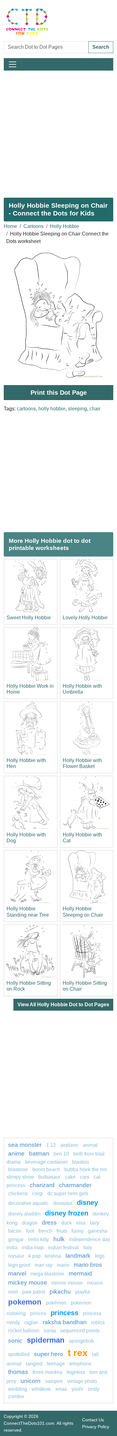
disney (87, 1202)
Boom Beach (46, 1169)
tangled (34, 1363)
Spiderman (46, 1340)
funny (77, 1231)
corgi (37, 1193)
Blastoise (18, 1169)
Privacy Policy (95, 1426)
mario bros (88, 1264)
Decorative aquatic (28, 1203)
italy (87, 1247)
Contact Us (93, 1419)
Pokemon (24, 1302)
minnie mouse (67, 1282)
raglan (31, 1322)
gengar (16, 1239)
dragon (29, 1223)
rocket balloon (23, 1330)
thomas (18, 1372)
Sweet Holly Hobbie (29, 617)
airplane (69, 1145)
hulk (59, 1239)
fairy (94, 1223)
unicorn (31, 1381)
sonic (15, 1340)
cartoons (26, 408)
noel (13, 1292)
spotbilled (19, 1354)
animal (90, 1145)
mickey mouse (27, 1282)
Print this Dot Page (59, 392)
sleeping (77, 408)
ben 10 (61, 1153)
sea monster (25, 1144)
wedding (17, 1389)
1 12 (51, 1145)
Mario (63, 1265)
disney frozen (66, 1213)
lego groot (19, 1265)
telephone (80, 1363)
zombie (16, 1396)
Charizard (42, 1185)
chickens (18, 1193)
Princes (38, 1313)
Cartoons (33, 226)
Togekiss (76, 1372)
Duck (66, 1223)
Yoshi (77, 1389)
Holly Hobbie (64, 226)
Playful (82, 1292)
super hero (49, 1354)
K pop (34, 1256)
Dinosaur (62, 1203)
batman (39, 1153)
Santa (50, 1330)
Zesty (93, 1389)
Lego (100, 1256)
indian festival (63, 1247)
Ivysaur (16, 1256)
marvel (17, 1273)
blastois (80, 1162)
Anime (16, 1153)
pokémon (56, 1302)
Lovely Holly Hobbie (85, 617)
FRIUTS (61, 1231)
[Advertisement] (58, 131)
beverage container (46, 1162)
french (45, 1231)
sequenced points (80, 1330)
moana (94, 1282)
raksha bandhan (65, 1322)
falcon (15, 1231)
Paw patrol (33, 1292)
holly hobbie (52, 408)
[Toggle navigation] (12, 64)
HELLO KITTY (38, 1239)
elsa (80, 1223)
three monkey (47, 1372)
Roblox (98, 1322)
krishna (53, 1256)
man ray (43, 1265)
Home (10, 226)
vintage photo (82, 1381)
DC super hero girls (67, 1193)
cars (84, 1177)
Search (100, 47)
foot (30, 1231)
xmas (61, 1389)
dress (49, 1222)
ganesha (97, 1231)
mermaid (80, 1273)
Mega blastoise (47, 1273)
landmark (78, 1255)
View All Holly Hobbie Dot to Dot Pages (63, 1004)
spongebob (81, 1341)
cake (70, 1177)
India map (33, 1247)
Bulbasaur (49, 1177)
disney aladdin (24, 1213)
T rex (78, 1352)
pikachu (60, 1291)
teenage (56, 1363)
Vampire (54, 1381)
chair (95, 408)
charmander (75, 1185)
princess (64, 1313)
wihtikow (41, 1389)
